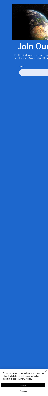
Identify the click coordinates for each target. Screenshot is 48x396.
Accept (23, 385)
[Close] (44, 373)
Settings (23, 391)
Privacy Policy (26, 378)
